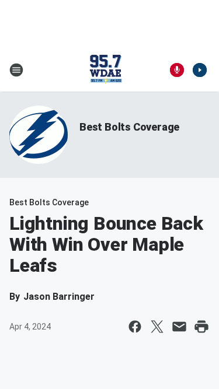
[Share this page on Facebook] (135, 326)
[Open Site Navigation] (16, 70)
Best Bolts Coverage (129, 127)
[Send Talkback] (177, 70)
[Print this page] (201, 326)
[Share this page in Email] (179, 326)
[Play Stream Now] (200, 70)
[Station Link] (105, 70)
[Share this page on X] (157, 326)
